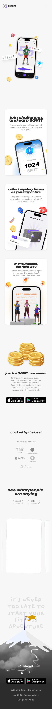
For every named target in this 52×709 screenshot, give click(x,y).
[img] (22, 672)
